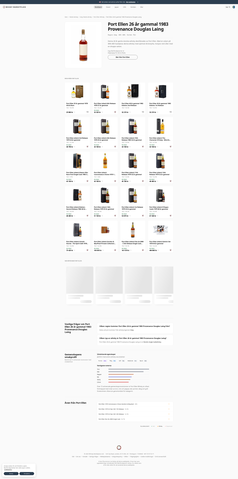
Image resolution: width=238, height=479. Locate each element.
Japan (117, 7)
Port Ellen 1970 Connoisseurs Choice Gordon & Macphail (116, 404)
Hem (66, 17)
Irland (108, 7)
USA (124, 7)
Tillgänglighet (134, 456)
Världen (133, 7)
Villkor (126, 456)
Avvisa (11, 473)
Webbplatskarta (105, 456)
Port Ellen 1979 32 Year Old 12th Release (111, 414)
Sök (73, 456)
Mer (141, 7)
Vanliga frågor (93, 456)
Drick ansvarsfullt (160, 456)
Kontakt (85, 456)
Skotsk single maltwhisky (152, 342)
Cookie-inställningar (147, 456)
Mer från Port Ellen (123, 57)
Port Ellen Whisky (99, 17)
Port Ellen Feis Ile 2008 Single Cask (109, 419)
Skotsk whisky (74, 17)
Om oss (78, 456)
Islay (132, 330)
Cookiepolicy (8, 469)
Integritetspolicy (117, 456)
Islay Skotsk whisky (86, 17)
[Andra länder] (233, 7)
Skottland (98, 7)
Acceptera (27, 473)
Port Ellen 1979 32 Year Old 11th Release (111, 409)
